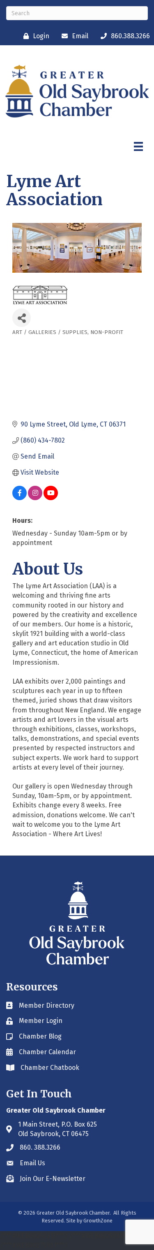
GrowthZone (98, 1221)
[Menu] (138, 146)
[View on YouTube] (51, 498)
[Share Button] (21, 317)
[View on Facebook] (19, 498)
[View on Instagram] (35, 498)
